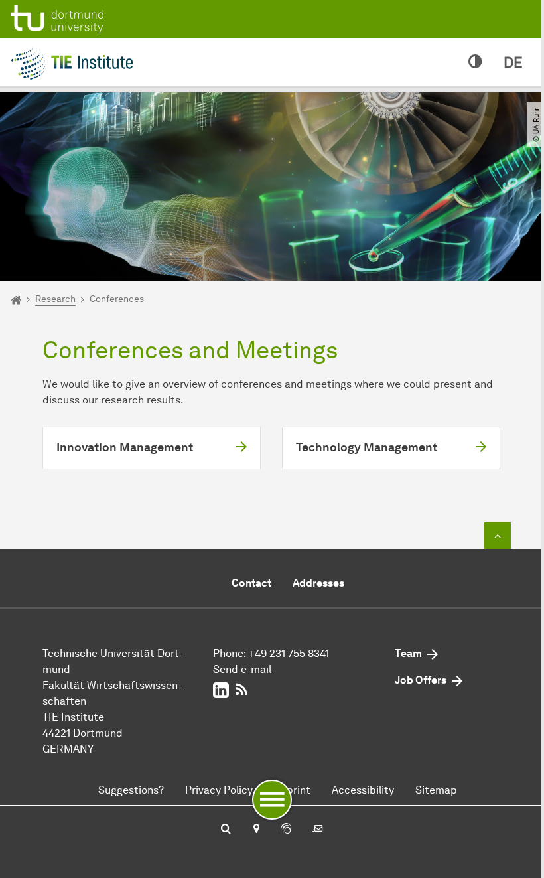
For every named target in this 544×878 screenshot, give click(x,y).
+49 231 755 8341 (288, 653)
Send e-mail (242, 669)
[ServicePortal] (286, 830)
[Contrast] (475, 62)
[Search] (225, 830)
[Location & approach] (255, 830)
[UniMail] (318, 830)
